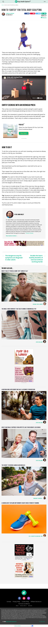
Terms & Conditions (24, 604)
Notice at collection (18, 625)
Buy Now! (23, 133)
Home (3, 5)
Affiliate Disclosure (36, 601)
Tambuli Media (29, 233)
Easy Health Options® (11, 621)
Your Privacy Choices (26, 625)
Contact (9, 601)
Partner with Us (23, 605)
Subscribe (30, 605)
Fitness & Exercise (10, 13)
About (17, 605)
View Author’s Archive (12, 235)
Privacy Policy (16, 601)
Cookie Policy (25, 601)
